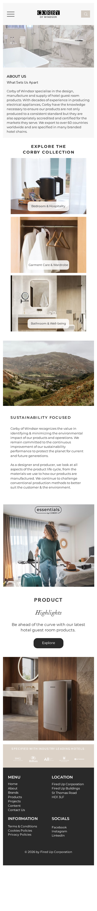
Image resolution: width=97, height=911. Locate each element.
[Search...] (86, 14)
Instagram (59, 831)
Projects (14, 801)
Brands (13, 792)
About (13, 788)
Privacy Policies (19, 834)
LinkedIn (58, 835)
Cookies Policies (20, 830)
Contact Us (16, 810)
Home (13, 784)
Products (15, 797)
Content (14, 806)
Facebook (59, 827)
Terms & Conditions (22, 826)
